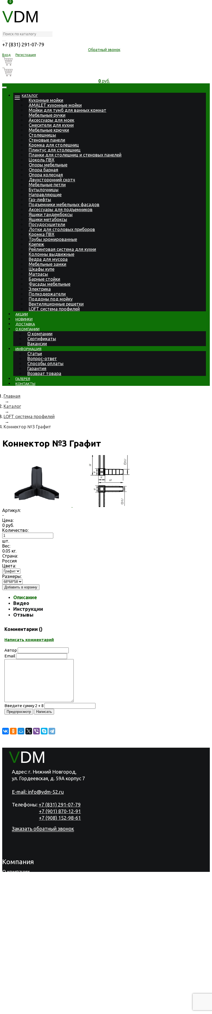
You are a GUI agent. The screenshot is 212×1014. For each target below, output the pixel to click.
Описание (25, 597)
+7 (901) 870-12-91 (60, 811)
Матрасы (38, 274)
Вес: (6, 545)
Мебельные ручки (47, 115)
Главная (12, 396)
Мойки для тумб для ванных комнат (67, 110)
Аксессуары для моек (51, 120)
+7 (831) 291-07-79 (23, 44)
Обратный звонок (104, 49)
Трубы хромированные (53, 239)
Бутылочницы (44, 189)
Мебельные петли (47, 184)
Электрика (40, 288)
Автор (10, 650)
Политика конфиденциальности (39, 1009)
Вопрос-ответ (42, 358)
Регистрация (25, 55)
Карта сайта (168, 1009)
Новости (12, 900)
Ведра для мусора (48, 259)
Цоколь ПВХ (41, 159)
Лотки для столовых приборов (62, 229)
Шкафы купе (41, 269)
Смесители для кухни (51, 125)
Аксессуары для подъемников (60, 209)
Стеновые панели (47, 139)
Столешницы (42, 134)
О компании (27, 329)
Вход (6, 55)
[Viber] (36, 731)
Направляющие (45, 194)
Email (9, 656)
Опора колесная (46, 174)
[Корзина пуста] (104, 62)
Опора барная (43, 169)
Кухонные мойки (46, 100)
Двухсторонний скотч (52, 179)
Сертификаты (41, 338)
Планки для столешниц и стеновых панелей (75, 154)
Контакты (25, 384)
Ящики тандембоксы (51, 214)
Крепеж (36, 244)
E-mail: (38, 792)
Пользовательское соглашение (115, 1009)
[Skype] (44, 731)
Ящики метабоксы (48, 219)
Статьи (34, 353)
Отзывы (23, 614)
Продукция (15, 879)
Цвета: (9, 565)
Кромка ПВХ (41, 234)
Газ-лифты (40, 199)
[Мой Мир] (21, 731)
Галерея (22, 379)
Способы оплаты (45, 363)
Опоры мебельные (48, 164)
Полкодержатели (47, 293)
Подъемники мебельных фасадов (64, 204)
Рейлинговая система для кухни (62, 249)
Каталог (30, 95)
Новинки (24, 319)
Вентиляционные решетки (56, 303)
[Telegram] (52, 731)
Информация (28, 349)
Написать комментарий (29, 639)
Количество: (15, 530)
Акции (21, 314)
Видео (21, 603)
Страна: (10, 555)
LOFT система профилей (54, 308)
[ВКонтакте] (5, 731)
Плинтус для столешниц (55, 149)
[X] (28, 731)
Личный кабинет (21, 994)
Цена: (8, 520)
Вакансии (37, 343)
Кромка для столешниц (54, 144)
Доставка (25, 324)
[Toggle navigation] (4, 87)
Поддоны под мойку (51, 298)
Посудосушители (47, 224)
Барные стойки (44, 279)
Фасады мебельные (49, 284)
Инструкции (28, 609)
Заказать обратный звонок (43, 828)
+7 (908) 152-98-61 (60, 818)
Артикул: (11, 510)
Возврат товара (44, 373)
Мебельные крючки (49, 130)
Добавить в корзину (20, 587)
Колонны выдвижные (51, 254)
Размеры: (12, 576)
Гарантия (36, 368)
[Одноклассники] (13, 731)
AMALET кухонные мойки (55, 105)
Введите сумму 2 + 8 (24, 705)
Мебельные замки (47, 264)
